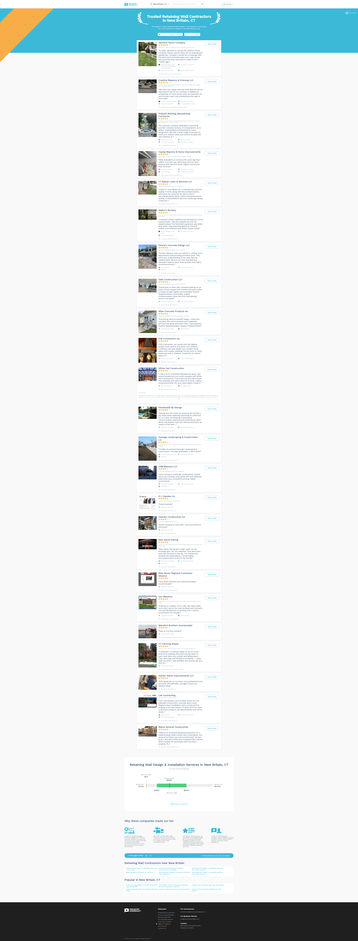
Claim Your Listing (164, 922)
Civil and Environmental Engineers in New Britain (206, 890)
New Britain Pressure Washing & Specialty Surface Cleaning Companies (173, 886)
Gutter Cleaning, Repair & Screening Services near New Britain (141, 886)
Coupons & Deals (193, 34)
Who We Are (162, 926)
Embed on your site (180, 804)
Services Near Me (164, 917)
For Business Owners (165, 919)
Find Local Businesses (166, 915)
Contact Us (162, 928)
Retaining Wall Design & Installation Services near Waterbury (174, 873)
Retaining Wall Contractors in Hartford (139, 872)
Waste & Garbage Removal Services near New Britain (142, 890)
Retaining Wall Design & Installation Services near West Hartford (207, 869)
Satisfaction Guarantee (166, 913)
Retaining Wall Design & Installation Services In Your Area (141, 869)
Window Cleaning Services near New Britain (174, 889)
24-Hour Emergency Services (171, 34)
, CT (157, 879)
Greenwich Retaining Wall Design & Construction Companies (171, 869)
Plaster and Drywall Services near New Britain (208, 885)
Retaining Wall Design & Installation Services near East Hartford (207, 873)
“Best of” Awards (164, 924)
